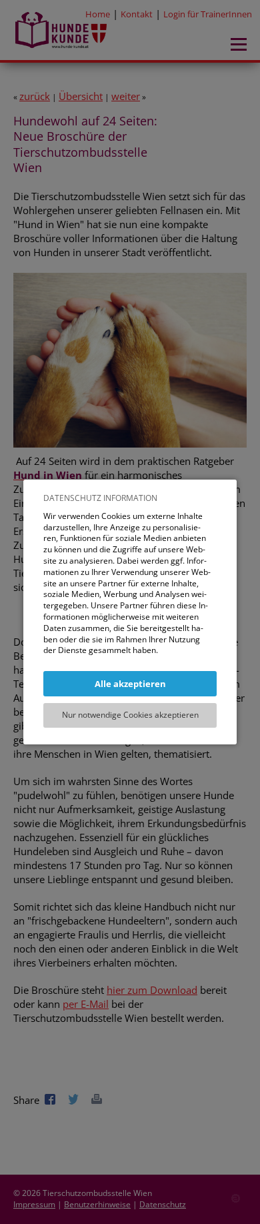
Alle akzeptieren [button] (130, 684)
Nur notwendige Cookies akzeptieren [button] (130, 714)
